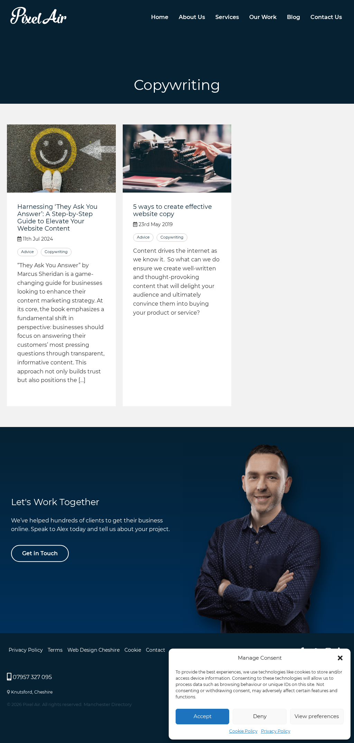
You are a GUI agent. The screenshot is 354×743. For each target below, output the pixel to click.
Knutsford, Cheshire (32, 692)
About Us (192, 16)
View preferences (317, 716)
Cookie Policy (243, 731)
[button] (340, 657)
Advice (27, 251)
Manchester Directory (108, 704)
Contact (155, 650)
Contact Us (326, 16)
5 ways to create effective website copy (172, 210)
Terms (55, 650)
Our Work (263, 16)
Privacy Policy (275, 731)
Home (159, 16)
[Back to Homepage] (38, 22)
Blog (293, 16)
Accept (203, 716)
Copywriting (56, 251)
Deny (260, 716)
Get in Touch (40, 553)
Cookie (132, 650)
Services (227, 16)
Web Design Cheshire (93, 650)
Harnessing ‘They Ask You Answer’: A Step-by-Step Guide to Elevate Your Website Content (57, 217)
